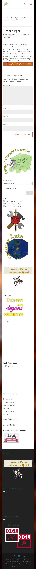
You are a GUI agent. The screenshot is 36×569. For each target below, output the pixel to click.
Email (5, 117)
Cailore (7, 35)
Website (6, 125)
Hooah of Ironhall (9, 405)
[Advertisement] (18, 341)
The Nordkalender (9, 402)
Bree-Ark (6, 408)
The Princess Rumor (9, 411)
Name (6, 109)
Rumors (23, 35)
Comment (7, 85)
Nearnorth (6, 414)
